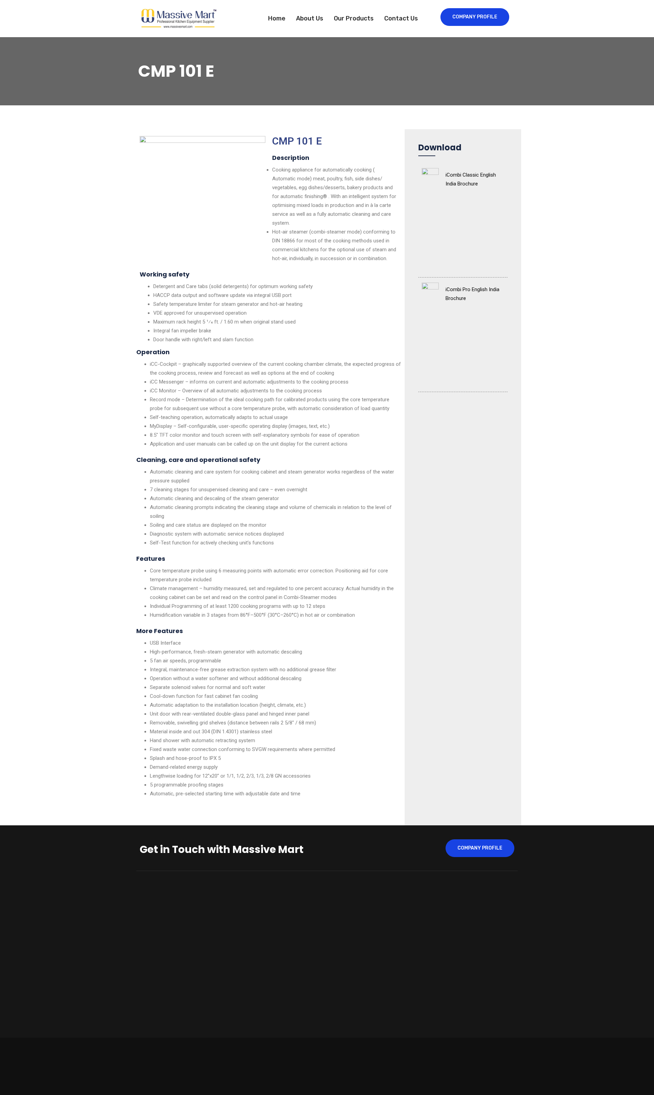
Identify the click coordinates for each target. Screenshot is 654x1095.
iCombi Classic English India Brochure (471, 179)
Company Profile (474, 17)
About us (309, 18)
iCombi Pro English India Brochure (472, 293)
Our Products (354, 18)
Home (276, 18)
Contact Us (401, 18)
